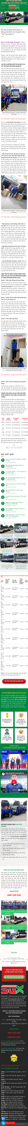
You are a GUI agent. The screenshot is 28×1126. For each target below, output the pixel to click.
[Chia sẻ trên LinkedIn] (20, 447)
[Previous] (1, 962)
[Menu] (2, 7)
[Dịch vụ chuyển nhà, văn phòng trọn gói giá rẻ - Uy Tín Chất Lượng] (14, 7)
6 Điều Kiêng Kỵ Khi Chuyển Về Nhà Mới (16, 484)
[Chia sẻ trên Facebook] (10, 447)
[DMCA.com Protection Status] (14, 1058)
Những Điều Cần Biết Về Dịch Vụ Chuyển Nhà (15, 466)
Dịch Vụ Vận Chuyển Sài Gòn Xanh (9, 27)
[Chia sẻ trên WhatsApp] (7, 447)
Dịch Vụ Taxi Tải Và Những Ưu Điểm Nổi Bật (16, 460)
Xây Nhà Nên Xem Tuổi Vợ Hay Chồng (14, 490)
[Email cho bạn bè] (15, 447)
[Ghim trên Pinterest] (18, 447)
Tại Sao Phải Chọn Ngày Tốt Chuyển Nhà (16, 497)
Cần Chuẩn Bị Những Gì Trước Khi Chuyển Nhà (15, 509)
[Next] (27, 962)
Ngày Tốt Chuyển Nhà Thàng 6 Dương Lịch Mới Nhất (14, 503)
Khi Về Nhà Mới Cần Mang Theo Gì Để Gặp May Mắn (15, 478)
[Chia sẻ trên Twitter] (12, 447)
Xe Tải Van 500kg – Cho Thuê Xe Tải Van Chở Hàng (16, 472)
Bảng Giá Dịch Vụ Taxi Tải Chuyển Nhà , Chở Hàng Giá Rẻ (15, 515)
